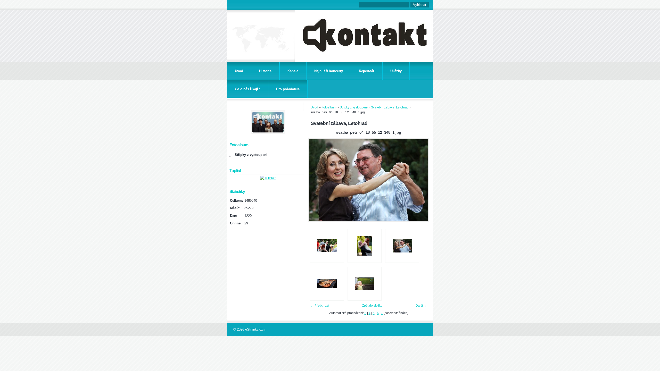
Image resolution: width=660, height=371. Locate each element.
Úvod (239, 71)
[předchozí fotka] (316, 180)
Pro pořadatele (288, 89)
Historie (265, 71)
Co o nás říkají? (247, 89)
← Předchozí (320, 305)
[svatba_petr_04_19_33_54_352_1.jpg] (364, 283)
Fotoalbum (328, 107)
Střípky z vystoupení (354, 107)
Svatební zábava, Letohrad (390, 107)
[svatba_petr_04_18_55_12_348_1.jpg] (402, 246)
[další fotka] (421, 180)
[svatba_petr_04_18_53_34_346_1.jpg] (364, 246)
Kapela (292, 71)
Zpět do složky (372, 305)
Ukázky (396, 71)
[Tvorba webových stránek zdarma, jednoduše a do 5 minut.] (265, 330)
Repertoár (366, 71)
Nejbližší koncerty (328, 71)
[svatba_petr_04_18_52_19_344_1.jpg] (327, 246)
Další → (421, 305)
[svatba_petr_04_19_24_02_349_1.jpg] (327, 283)
